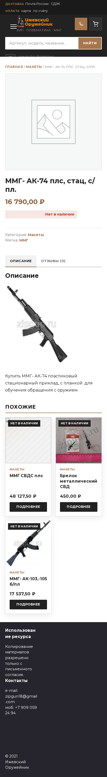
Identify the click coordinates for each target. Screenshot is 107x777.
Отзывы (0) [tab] (53, 261)
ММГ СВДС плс (26, 475)
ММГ (23, 240)
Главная (14, 67)
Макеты (34, 67)
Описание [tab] (21, 261)
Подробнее (28, 507)
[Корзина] (95, 24)
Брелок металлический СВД (78, 481)
